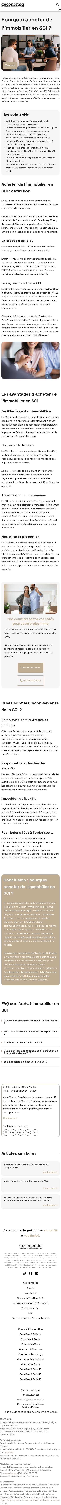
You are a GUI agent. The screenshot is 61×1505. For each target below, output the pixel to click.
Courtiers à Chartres (30, 1349)
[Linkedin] (37, 1273)
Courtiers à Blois (30, 1344)
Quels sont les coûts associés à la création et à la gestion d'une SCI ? (31, 1052)
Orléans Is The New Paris (30, 1298)
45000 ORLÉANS (31, 1407)
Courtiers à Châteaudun (30, 1359)
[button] (57, 4)
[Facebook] (30, 1273)
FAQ (30, 1313)
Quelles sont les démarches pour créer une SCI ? (31, 1022)
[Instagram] (24, 1273)
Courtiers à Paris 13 (30, 1369)
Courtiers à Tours (30, 1339)
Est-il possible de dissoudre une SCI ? (25, 1061)
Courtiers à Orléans (30, 1334)
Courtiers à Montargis (30, 1354)
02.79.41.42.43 (30, 1395)
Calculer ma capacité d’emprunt (31, 1303)
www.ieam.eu (11, 1473)
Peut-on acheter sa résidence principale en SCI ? (31, 1032)
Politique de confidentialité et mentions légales (31, 1411)
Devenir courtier (30, 1308)
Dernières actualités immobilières (30, 1318)
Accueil (30, 1288)
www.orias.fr (9, 1452)
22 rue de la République (30, 1404)
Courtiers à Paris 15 (30, 1374)
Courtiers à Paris (30, 1364)
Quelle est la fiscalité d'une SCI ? (23, 1042)
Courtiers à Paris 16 (30, 1379)
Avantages (30, 1293)
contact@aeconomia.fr (30, 1399)
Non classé (10, 65)
